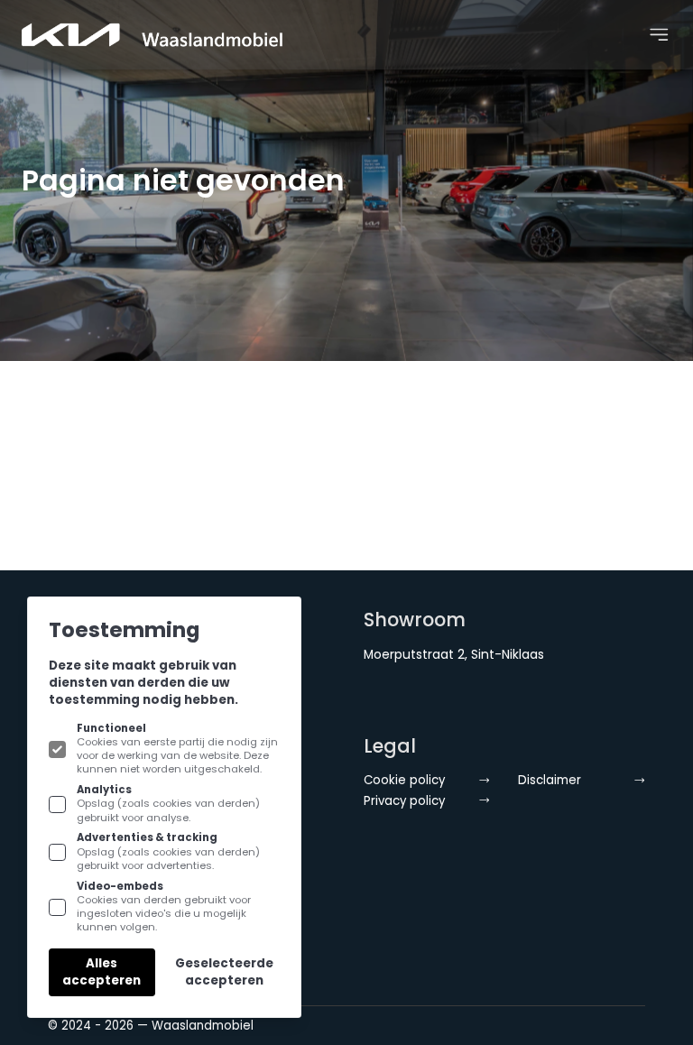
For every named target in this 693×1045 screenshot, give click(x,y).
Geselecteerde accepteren (224, 972)
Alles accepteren (101, 972)
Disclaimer (549, 780)
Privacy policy (404, 800)
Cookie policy (404, 780)
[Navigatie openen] (659, 35)
